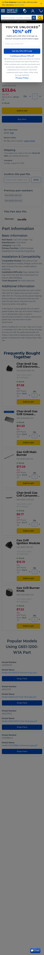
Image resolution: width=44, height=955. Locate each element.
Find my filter (19, 5)
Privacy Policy (22, 78)
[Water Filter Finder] (24, 10)
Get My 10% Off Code (22, 51)
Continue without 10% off (22, 56)
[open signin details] (32, 10)
